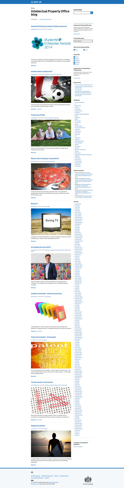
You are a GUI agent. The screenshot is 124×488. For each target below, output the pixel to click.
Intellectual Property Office (45, 19)
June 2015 (77, 401)
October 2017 (78, 355)
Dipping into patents (38, 426)
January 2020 (78, 313)
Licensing (77, 139)
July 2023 (77, 256)
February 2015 (78, 406)
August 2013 (78, 430)
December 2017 (78, 352)
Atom (86, 49)
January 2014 (78, 421)
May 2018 (77, 344)
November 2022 (78, 266)
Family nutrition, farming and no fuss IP (83, 84)
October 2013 (78, 426)
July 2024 (77, 242)
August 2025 (78, 224)
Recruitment (78, 146)
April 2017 (77, 364)
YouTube (77, 64)
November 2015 (78, 393)
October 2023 (78, 251)
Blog (33, 8)
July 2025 (77, 225)
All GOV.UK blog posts (47, 476)
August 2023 (78, 254)
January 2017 (78, 369)
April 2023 (77, 259)
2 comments (39, 331)
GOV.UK (56, 476)
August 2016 (78, 377)
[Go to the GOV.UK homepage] (36, 2)
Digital (76, 119)
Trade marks (59, 74)
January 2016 (78, 389)
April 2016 (77, 384)
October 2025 (78, 220)
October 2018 (78, 335)
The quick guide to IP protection (42, 382)
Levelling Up (77, 137)
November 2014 (78, 411)
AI (75, 104)
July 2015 (77, 399)
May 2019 (77, 323)
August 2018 (78, 339)
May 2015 (77, 403)
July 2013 (77, 431)
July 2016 (77, 379)
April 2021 (77, 290)
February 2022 (78, 278)
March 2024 (78, 246)
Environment (78, 122)
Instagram (77, 60)
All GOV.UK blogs (35, 476)
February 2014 (78, 420)
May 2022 (77, 273)
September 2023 (79, 252)
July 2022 (77, 269)
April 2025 (77, 230)
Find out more (77, 33)
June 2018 (77, 342)
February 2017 (78, 367)
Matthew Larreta (34, 29)
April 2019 (77, 325)
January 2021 (78, 295)
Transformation (78, 161)
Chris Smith (33, 428)
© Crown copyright (88, 484)
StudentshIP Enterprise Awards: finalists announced (49, 26)
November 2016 (78, 372)
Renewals (77, 147)
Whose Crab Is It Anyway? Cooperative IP (45, 158)
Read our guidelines (78, 446)
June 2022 (77, 271)
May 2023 (77, 257)
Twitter (76, 56)
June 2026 (77, 207)
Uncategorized (78, 162)
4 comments (39, 419)
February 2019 (78, 328)
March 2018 (77, 347)
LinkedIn (77, 58)
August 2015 (78, 398)
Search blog (78, 10)
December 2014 (78, 410)
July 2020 (77, 305)
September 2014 (78, 415)
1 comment (39, 109)
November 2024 (78, 237)
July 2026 (77, 205)
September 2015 (78, 396)
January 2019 (78, 330)
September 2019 (78, 318)
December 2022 (78, 264)
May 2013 (77, 435)
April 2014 (77, 418)
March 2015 (77, 404)
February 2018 (78, 349)
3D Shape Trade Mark (79, 102)
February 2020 (78, 312)
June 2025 (77, 227)
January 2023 (78, 263)
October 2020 (78, 300)
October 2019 (78, 317)
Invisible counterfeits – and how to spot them (46, 293)
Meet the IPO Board (79, 141)
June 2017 (77, 362)
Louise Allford (34, 117)
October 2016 (78, 374)
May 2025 (77, 229)
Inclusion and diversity (80, 127)
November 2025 (78, 219)
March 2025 (78, 232)
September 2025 (79, 222)
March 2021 (77, 291)
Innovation (77, 129)
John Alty (33, 340)
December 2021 (78, 281)
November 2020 (78, 298)
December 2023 (78, 247)
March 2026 (78, 212)
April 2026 (77, 210)
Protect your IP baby (38, 115)
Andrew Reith (34, 74)
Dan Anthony (34, 161)
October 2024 (78, 239)
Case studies (78, 109)
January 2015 (78, 408)
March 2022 (78, 276)
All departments (64, 476)
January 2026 (78, 215)
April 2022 (77, 274)
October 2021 (78, 283)
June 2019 (77, 322)
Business (47, 74)
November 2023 (78, 249)
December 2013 (78, 423)
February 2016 (78, 388)
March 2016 (77, 386)
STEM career (78, 153)
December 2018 (78, 332)
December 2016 (78, 371)
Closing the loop (78, 110)
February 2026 (78, 214)
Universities (49, 29)
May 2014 (77, 416)
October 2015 (78, 394)
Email (76, 49)
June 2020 (77, 306)
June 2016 (77, 381)
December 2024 (78, 236)
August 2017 (78, 359)
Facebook (77, 62)
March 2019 (77, 327)
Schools (77, 151)
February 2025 (78, 234)
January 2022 (78, 279)
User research (78, 166)
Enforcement (53, 74)
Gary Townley (34, 206)
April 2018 (77, 345)
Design (51, 117)
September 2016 (78, 376)
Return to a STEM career (80, 149)
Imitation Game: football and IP (41, 71)
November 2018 (78, 333)
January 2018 (78, 350)
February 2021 (78, 293)
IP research (77, 134)
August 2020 (78, 303)
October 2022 (78, 268)
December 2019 (78, 315)
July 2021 (77, 284)
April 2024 (77, 244)
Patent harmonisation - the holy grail (43, 337)
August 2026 (78, 203)
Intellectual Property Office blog (50, 12)
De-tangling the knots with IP (41, 247)
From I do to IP (78, 89)
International (78, 131)
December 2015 (78, 391)
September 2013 (78, 428)
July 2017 (77, 361)
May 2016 (77, 382)
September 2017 (78, 357)
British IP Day (78, 105)
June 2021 (77, 286)
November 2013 (78, 425)
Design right (61, 250)
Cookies (47, 478)
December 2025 (78, 217)
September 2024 (79, 241)
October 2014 (78, 413)
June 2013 (77, 433)
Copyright (47, 206)
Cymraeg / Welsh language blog (82, 114)
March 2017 (77, 366)
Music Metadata (78, 142)
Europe (76, 124)
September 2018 (78, 337)
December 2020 (78, 296)
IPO (76, 136)
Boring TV (34, 203)
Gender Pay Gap (78, 125)
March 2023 (78, 261)
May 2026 (77, 208)
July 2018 (77, 340)
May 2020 (77, 308)
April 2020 (77, 310)
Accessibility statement (37, 478)
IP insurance (77, 132)
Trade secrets (78, 159)
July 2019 (77, 320)
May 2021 (77, 288)
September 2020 (79, 301)
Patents (66, 250)
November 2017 (78, 354)
